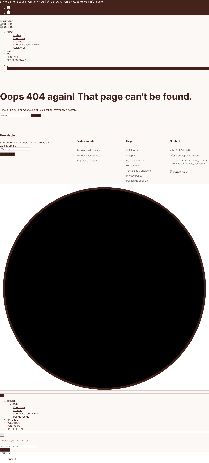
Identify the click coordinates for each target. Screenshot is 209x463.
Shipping (131, 155)
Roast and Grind (135, 160)
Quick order (20, 47)
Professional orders (87, 155)
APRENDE (12, 419)
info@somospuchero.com (184, 155)
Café (15, 404)
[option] (108, 459)
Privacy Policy (134, 175)
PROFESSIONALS (17, 60)
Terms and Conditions (139, 170)
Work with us (133, 165)
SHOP (10, 32)
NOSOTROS (13, 422)
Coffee (17, 35)
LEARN (10, 50)
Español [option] (11, 459)
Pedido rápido (21, 416)
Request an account (87, 160)
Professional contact (88, 150)
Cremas (17, 410)
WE (8, 53)
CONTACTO (13, 425)
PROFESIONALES (16, 429)
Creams (17, 41)
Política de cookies (137, 180)
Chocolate (19, 38)
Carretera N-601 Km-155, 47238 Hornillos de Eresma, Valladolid (188, 162)
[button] (7, 65)
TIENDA (11, 401)
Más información (94, 1)
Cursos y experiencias (26, 44)
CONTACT (12, 57)
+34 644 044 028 (180, 150)
